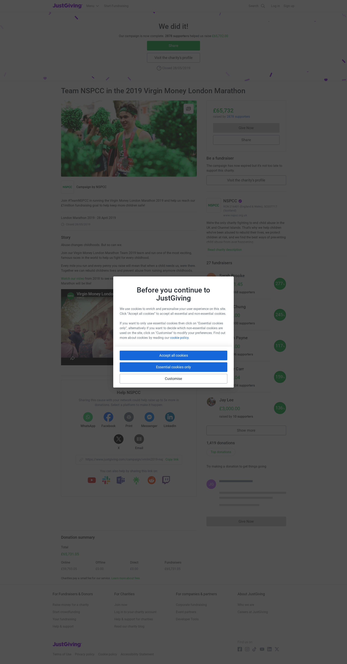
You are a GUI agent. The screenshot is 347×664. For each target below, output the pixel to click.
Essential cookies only (173, 367)
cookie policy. (179, 338)
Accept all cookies (173, 355)
